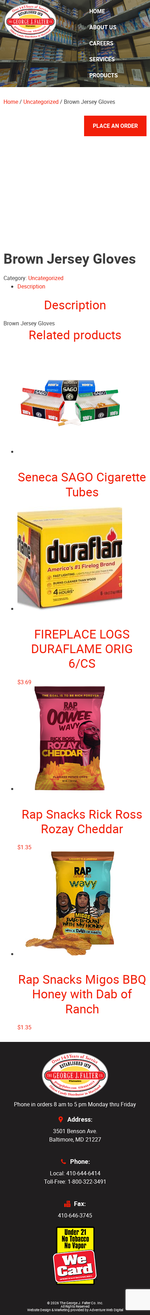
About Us (103, 27)
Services (102, 59)
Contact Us (106, 107)
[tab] (82, 286)
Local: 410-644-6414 (75, 1173)
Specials (102, 91)
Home (97, 11)
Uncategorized (45, 278)
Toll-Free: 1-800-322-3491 (75, 1181)
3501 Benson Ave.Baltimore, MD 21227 (75, 1135)
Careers (101, 43)
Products (103, 75)
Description (31, 286)
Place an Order (115, 126)
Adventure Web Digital (106, 1309)
